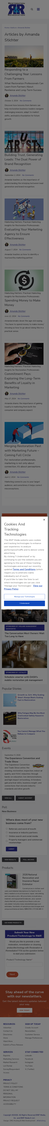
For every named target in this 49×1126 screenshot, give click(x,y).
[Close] (44, 520)
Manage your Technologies (24, 596)
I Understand (24, 603)
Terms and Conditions (24, 569)
